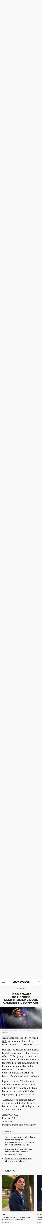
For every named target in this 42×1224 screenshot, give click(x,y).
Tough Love (16, 1076)
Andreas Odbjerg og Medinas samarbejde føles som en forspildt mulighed (18, 1151)
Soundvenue (21, 982)
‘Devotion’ (24, 1072)
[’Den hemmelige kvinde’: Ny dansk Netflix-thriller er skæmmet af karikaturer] (18, 1193)
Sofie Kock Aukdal (22, 990)
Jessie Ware (8, 1037)
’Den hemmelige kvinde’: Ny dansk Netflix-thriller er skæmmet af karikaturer (16, 1218)
